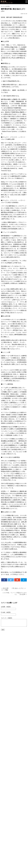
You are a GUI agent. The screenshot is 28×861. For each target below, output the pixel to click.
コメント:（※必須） (7, 618)
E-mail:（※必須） (6, 612)
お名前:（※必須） (6, 606)
